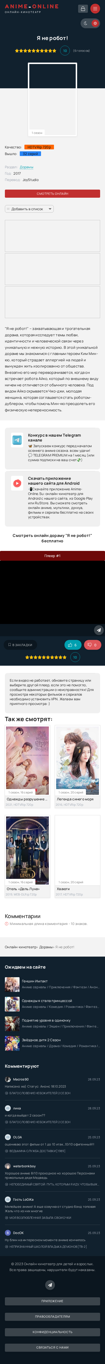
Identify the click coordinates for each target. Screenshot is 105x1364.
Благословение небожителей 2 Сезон (40, 1093)
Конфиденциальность (53, 1332)
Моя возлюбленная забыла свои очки (40, 1218)
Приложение (52, 1301)
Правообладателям (52, 1316)
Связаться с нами (52, 1347)
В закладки (22, 645)
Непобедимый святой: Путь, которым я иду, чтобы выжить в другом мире (55, 1184)
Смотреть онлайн (52, 194)
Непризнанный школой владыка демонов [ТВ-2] (48, 1247)
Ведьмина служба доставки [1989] (37, 1151)
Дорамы (26, 167)
